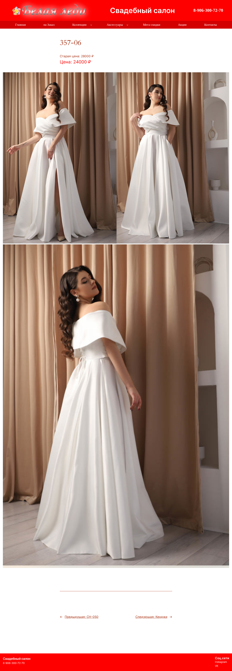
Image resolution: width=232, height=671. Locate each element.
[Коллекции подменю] (91, 25)
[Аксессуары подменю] (127, 25)
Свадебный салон (142, 10)
